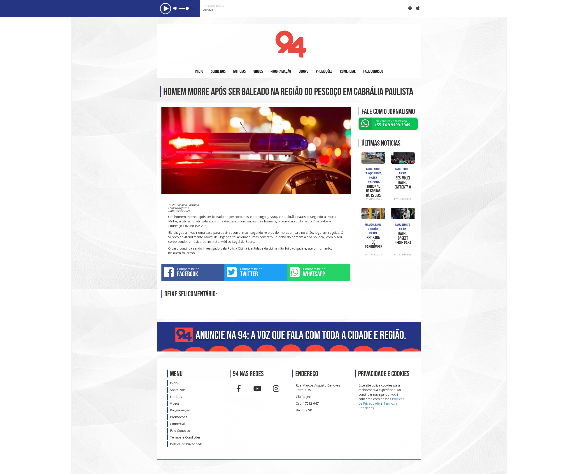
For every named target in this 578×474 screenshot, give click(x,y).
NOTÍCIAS (239, 71)
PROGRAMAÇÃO (280, 71)
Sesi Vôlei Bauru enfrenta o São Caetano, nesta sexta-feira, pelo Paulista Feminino (403, 182)
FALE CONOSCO (373, 71)
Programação (180, 410)
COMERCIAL (348, 71)
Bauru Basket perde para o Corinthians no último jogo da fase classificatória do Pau (402, 238)
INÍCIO (199, 71)
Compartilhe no (188, 272)
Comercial (177, 424)
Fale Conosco (180, 430)
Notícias (176, 396)
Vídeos (175, 403)
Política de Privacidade (186, 444)
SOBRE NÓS (218, 71)
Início (174, 383)
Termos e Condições (185, 437)
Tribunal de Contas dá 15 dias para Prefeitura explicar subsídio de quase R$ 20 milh (373, 191)
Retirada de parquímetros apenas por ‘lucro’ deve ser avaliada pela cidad (373, 242)
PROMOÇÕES (324, 71)
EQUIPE (303, 71)
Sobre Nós (178, 390)
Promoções (178, 417)
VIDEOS (258, 71)
